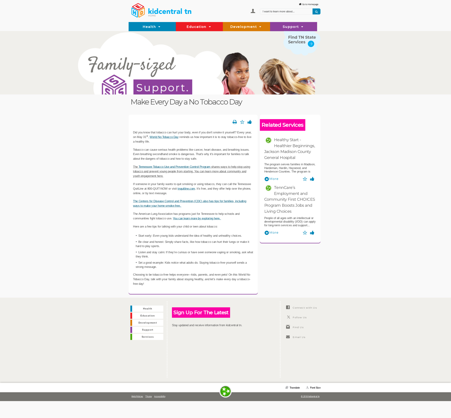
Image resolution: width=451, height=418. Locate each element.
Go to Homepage (310, 4)
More (274, 179)
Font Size (314, 387)
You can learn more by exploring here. (197, 218)
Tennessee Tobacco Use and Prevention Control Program (175, 166)
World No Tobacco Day (164, 137)
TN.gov (148, 396)
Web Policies (137, 396)
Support (291, 27)
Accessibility (159, 396)
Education (197, 27)
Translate (294, 387)
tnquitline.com (186, 188)
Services (313, 58)
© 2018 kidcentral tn (310, 396)
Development (244, 27)
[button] (159, 27)
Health (150, 27)
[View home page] (138, 10)
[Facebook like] (250, 122)
